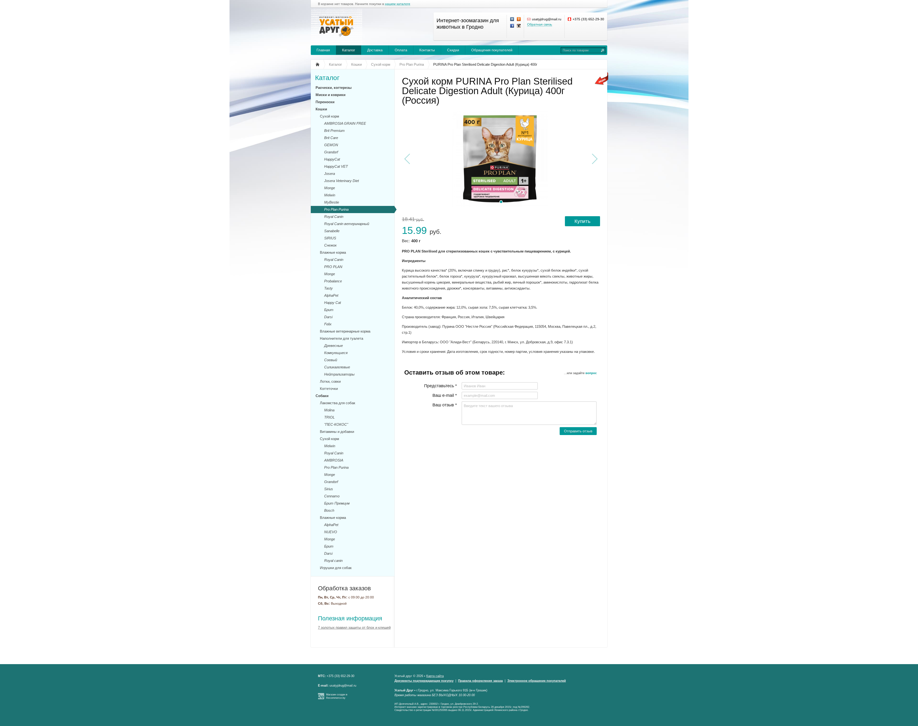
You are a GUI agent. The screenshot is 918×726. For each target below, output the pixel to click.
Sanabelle (331, 231)
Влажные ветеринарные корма (345, 331)
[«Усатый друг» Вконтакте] (512, 19)
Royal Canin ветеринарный (346, 224)
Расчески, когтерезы (334, 88)
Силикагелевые (337, 367)
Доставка (374, 50)
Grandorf (331, 152)
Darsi (328, 317)
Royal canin (333, 561)
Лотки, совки (330, 381)
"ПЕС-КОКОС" (336, 424)
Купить (582, 221)
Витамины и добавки (337, 432)
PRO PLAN (333, 267)
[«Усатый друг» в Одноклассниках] (519, 19)
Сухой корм (329, 116)
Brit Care (331, 138)
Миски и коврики (330, 95)
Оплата (401, 50)
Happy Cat (332, 303)
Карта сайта (435, 676)
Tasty (328, 288)
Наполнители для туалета (341, 338)
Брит (328, 310)
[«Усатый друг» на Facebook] (512, 26)
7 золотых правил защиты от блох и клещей (354, 627)
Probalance (333, 281)
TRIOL (329, 417)
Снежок (330, 245)
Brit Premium (334, 131)
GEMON (331, 145)
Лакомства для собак (337, 403)
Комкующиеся (336, 353)
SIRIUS (330, 238)
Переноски (325, 102)
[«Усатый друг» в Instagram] (519, 26)
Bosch (329, 510)
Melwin (329, 195)
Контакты (427, 50)
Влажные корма (333, 252)
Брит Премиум (337, 503)
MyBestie (331, 202)
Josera (329, 174)
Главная (323, 50)
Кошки (321, 109)
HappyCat (332, 159)
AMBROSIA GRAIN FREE (345, 123)
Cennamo (331, 496)
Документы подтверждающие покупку (424, 681)
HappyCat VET (336, 166)
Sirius (328, 489)
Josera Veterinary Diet (341, 181)
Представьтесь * (440, 385)
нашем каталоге (397, 4)
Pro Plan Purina (336, 209)
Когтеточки (329, 389)
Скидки (453, 50)
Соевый (330, 360)
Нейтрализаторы (339, 374)
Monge (329, 188)
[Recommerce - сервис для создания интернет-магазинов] (321, 698)
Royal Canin (333, 217)
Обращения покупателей (491, 50)
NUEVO (330, 532)
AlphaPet (331, 295)
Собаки (322, 396)
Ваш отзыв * (444, 405)
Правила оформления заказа (480, 681)
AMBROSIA (333, 460)
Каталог (348, 50)
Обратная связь (539, 24)
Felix (328, 324)
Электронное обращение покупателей (536, 681)
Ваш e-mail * (444, 395)
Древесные (333, 346)
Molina (329, 410)
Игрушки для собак (336, 568)
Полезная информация (350, 618)
